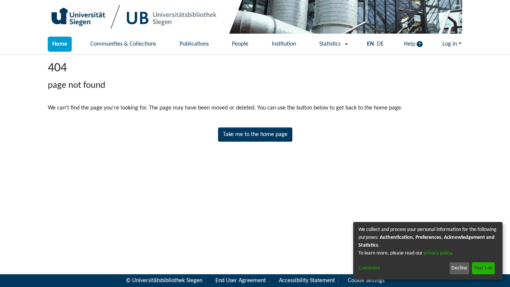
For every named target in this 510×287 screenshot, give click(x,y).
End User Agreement (240, 281)
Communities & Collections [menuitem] (123, 44)
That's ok (483, 268)
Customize (369, 268)
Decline (459, 268)
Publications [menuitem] (194, 44)
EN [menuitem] (370, 44)
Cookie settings (366, 281)
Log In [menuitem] (449, 44)
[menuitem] (331, 44)
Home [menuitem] (59, 44)
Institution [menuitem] (284, 44)
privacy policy (437, 253)
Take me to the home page (255, 135)
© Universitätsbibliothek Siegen (164, 281)
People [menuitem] (240, 44)
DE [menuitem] (380, 44)
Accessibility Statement (307, 281)
